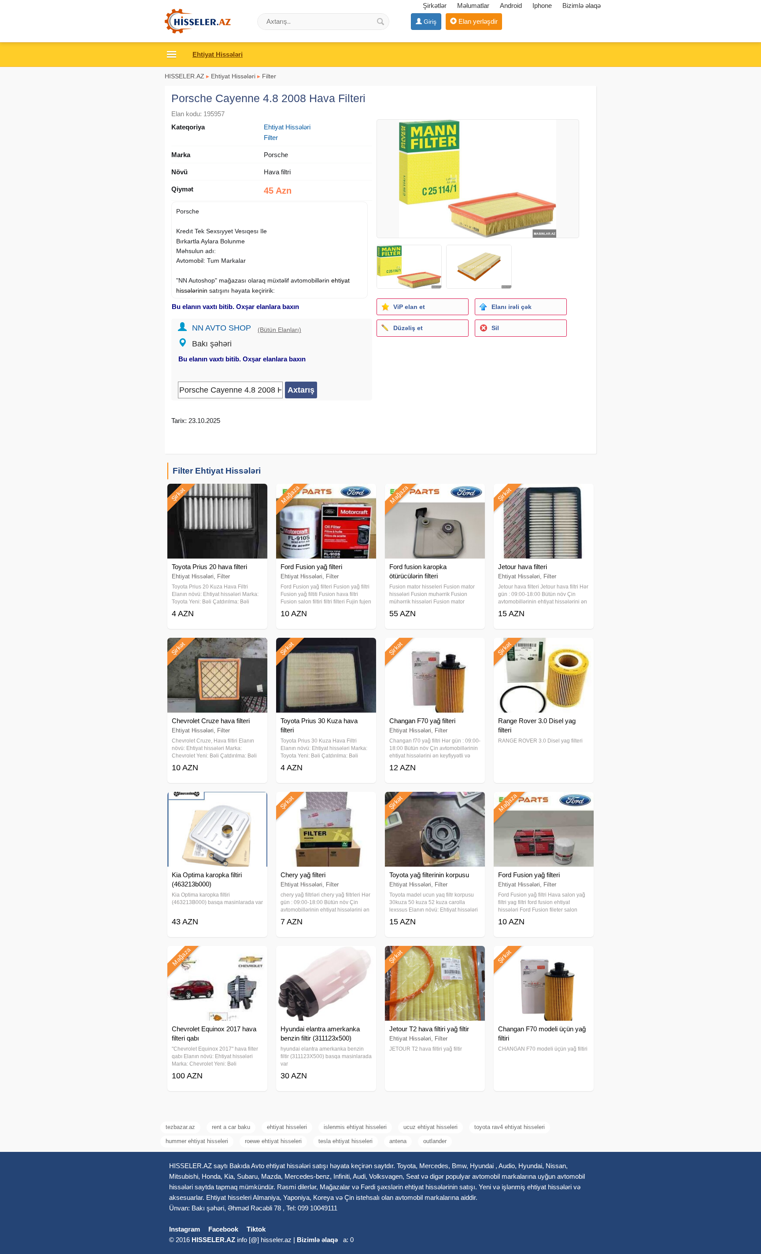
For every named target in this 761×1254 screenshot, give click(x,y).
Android (511, 5)
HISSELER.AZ (184, 76)
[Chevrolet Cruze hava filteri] (217, 649)
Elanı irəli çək (511, 306)
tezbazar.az (180, 1127)
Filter (269, 76)
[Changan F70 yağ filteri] (435, 649)
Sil (495, 327)
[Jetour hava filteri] (544, 495)
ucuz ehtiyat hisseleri (430, 1127)
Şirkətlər (435, 5)
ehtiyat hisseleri (287, 1127)
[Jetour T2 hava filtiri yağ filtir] (435, 957)
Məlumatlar (473, 5)
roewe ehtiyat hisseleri (273, 1141)
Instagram (184, 1229)
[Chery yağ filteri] (326, 803)
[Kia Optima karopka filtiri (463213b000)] (217, 803)
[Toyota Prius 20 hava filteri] (217, 495)
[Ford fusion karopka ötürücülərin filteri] (435, 495)
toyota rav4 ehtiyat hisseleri (509, 1127)
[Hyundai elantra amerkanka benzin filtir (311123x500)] (326, 957)
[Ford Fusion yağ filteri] (326, 495)
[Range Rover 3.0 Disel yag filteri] (544, 649)
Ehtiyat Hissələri (233, 76)
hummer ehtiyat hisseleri (197, 1141)
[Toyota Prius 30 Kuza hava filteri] (326, 649)
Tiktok (256, 1229)
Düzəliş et (408, 327)
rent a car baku (231, 1127)
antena (397, 1141)
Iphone (542, 5)
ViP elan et (409, 306)
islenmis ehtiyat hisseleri (355, 1127)
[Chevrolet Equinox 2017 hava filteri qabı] (217, 957)
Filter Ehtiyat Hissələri (217, 470)
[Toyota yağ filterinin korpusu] (435, 803)
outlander (435, 1141)
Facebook (223, 1229)
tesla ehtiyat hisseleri (345, 1141)
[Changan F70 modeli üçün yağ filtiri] (544, 957)
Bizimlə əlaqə (581, 5)
